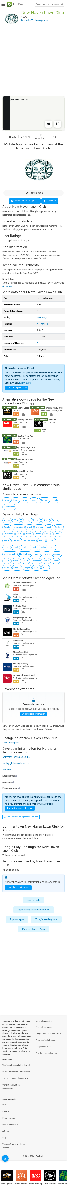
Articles (5, 1131)
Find (16, 547)
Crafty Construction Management (11, 1087)
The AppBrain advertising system (13, 1146)
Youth (41, 540)
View (16, 520)
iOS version (50, 201)
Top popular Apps (43, 1047)
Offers (58, 534)
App (34, 500)
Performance (29, 540)
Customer (36, 561)
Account (57, 554)
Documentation (9, 1118)
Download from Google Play (25, 201)
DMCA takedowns (10, 1124)
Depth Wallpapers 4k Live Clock (16, 1072)
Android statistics (44, 1027)
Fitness (38, 534)
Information (18, 527)
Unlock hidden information (33, 714)
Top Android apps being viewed (16, 1065)
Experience (8, 534)
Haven (6, 500)
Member (35, 520)
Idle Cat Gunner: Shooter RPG (15, 1078)
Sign (52, 547)
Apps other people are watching (33, 909)
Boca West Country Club (52, 408)
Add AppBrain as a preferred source (22, 817)
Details (7, 527)
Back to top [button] (60, 1160)
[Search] (62, 4)
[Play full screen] (57, 124)
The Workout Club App (23, 459)
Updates (59, 527)
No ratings (42, 317)
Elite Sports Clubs (21, 408)
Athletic (16, 561)
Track (6, 540)
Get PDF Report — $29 (17, 388)
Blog (4, 1137)
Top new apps (17, 919)
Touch (46, 561)
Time (6, 547)
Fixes (28, 534)
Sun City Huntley (20, 664)
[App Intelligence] (5, 1158)
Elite (36, 567)
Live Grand (18, 640)
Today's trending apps (46, 919)
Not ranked (42, 324)
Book (49, 527)
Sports (46, 567)
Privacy (5, 1111)
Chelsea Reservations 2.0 (24, 583)
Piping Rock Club (20, 652)
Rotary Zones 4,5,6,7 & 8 (24, 448)
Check (29, 527)
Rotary (56, 561)
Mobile (55, 500)
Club (25, 500)
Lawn (15, 500)
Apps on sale (33, 900)
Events (55, 520)
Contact (51, 540)
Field (25, 547)
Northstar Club (19, 606)
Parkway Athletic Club (23, 471)
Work (34, 547)
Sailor (15, 594)
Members (44, 500)
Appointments (10, 554)
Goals (6, 561)
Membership (9, 507)
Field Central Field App (23, 436)
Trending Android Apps (46, 1040)
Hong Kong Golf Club (22, 617)
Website (6, 769)
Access (7, 520)
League (27, 567)
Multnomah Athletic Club (24, 675)
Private (47, 554)
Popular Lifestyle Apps (33, 929)
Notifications (25, 554)
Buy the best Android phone (48, 1053)
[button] (33, 775)
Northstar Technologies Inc (39, 578)
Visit (26, 561)
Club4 (43, 547)
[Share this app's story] (48, 124)
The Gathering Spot (21, 629)
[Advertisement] (33, 61)
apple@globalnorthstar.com (16, 763)
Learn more (25, 383)
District (7, 567)
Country (37, 554)
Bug (19, 534)
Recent (26, 520)
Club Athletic (50, 420)
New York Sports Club (23, 420)
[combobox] (47, 4)
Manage (48, 534)
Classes (39, 527)
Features (17, 540)
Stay (46, 520)
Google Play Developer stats (48, 1034)
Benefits (17, 567)
